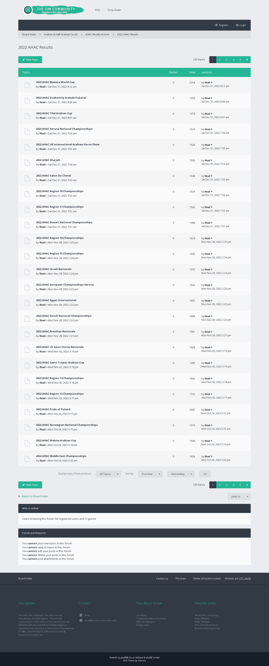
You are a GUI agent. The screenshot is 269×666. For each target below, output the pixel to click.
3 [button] (226, 59)
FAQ (97, 10)
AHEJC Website (202, 621)
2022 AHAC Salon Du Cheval (53, 175)
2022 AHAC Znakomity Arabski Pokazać (61, 97)
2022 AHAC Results (127, 34)
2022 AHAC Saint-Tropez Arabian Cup (60, 362)
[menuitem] (241, 25)
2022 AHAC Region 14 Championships (59, 378)
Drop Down (114, 10)
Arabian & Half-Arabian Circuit (61, 34)
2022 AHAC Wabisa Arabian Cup (56, 440)
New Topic (32, 59)
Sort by (138, 473)
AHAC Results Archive (97, 34)
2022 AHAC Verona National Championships (64, 129)
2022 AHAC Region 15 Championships (59, 253)
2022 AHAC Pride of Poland (53, 409)
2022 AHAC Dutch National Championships (63, 316)
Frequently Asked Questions (151, 618)
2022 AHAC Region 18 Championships (59, 191)
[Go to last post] (211, 82)
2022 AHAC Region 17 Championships (59, 206)
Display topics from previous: (84, 473)
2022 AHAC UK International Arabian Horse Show (67, 144)
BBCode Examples (145, 621)
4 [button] (233, 59)
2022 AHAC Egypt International (56, 300)
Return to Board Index (35, 496)
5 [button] (240, 59)
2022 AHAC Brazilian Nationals (55, 331)
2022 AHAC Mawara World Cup (55, 82)
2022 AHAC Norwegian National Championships (67, 425)
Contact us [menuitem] (162, 578)
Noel (42, 86)
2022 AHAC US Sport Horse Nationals (60, 347)
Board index (25, 578)
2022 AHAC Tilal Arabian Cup (54, 113)
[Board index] (51, 10)
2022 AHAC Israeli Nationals (53, 269)
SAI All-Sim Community (207, 615)
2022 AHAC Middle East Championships (61, 456)
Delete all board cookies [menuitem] (207, 578)
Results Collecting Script (207, 628)
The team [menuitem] (180, 578)
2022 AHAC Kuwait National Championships (64, 222)
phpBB (124, 657)
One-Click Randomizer (206, 624)
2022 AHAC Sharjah (48, 160)
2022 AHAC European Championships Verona (65, 284)
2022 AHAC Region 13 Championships (59, 393)
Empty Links (142, 624)
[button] (247, 59)
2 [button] (219, 59)
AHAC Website (202, 618)
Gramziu (142, 660)
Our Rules (141, 615)
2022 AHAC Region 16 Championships (59, 238)
